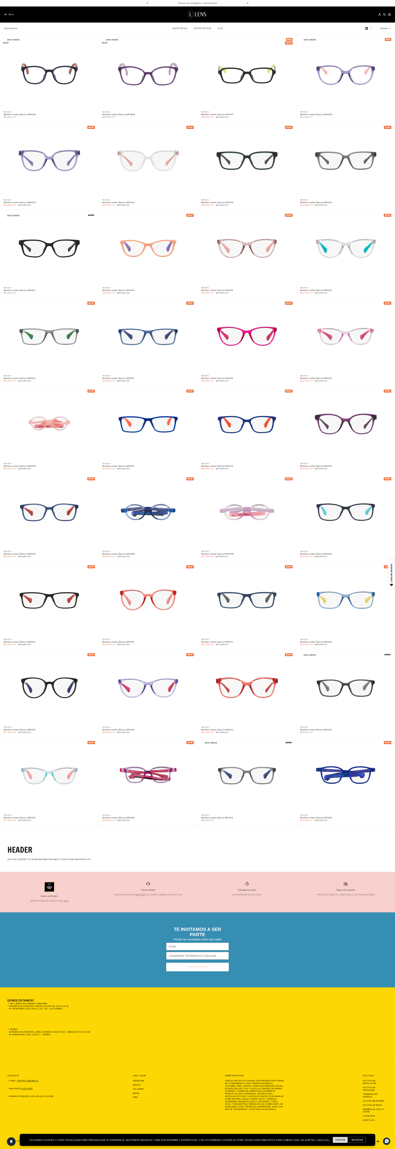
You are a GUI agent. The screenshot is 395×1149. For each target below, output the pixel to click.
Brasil (136, 1093)
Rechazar (357, 1140)
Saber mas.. (323, 1140)
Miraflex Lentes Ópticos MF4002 (316, 818)
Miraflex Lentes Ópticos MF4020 (20, 466)
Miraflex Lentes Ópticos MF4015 (118, 642)
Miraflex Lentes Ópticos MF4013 (217, 466)
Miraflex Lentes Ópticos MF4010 (217, 290)
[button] (385, 1141)
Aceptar (340, 1140)
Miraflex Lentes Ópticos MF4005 (118, 818)
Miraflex (8, 112)
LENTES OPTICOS (202, 28)
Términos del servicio (370, 1095)
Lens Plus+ (369, 1120)
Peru (135, 1097)
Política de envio (372, 1105)
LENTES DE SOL (180, 28)
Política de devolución (369, 1082)
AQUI (211, 3)
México (137, 1085)
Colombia (138, 1089)
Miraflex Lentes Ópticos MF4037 (217, 114)
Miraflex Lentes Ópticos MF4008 (118, 554)
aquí (66, 901)
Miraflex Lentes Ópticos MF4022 (316, 466)
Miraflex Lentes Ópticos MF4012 (19, 378)
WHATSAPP (140, 895)
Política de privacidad (369, 1088)
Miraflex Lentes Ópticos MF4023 (20, 202)
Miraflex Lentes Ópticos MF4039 (118, 114)
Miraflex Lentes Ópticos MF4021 (19, 290)
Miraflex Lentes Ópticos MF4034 (316, 114)
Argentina (138, 1081)
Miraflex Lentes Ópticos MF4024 (217, 202)
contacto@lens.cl (28, 1081)
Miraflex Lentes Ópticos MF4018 (316, 554)
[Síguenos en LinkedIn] (378, 1141)
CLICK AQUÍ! (27, 1088)
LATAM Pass (369, 1116)
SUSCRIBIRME (197, 967)
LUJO (220, 28)
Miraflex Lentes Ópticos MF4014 (118, 290)
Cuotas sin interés (373, 1101)
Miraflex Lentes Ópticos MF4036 (20, 114)
